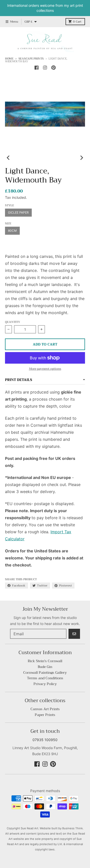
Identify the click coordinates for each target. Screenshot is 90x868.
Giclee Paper (18, 212)
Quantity (12, 322)
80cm (12, 230)
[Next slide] (81, 157)
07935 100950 (45, 740)
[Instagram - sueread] (45, 67)
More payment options (45, 369)
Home (9, 58)
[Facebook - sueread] (36, 67)
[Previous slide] (8, 157)
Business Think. (73, 828)
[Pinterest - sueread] (53, 67)
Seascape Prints (31, 58)
